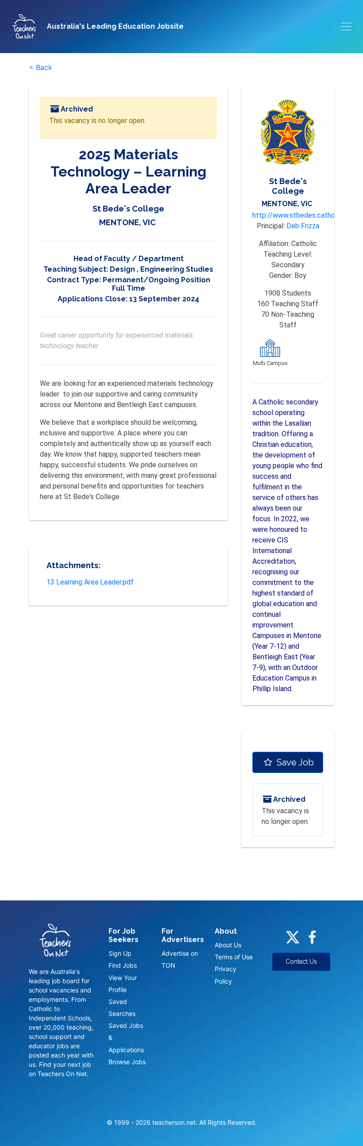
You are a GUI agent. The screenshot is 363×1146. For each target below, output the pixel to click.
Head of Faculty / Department (128, 258)
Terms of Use (234, 957)
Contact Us (301, 961)
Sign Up (119, 953)
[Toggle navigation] (346, 26)
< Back (40, 67)
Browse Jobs (127, 1061)
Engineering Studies (176, 269)
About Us (228, 945)
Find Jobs (122, 965)
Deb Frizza (302, 226)
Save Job (294, 762)
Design (122, 269)
